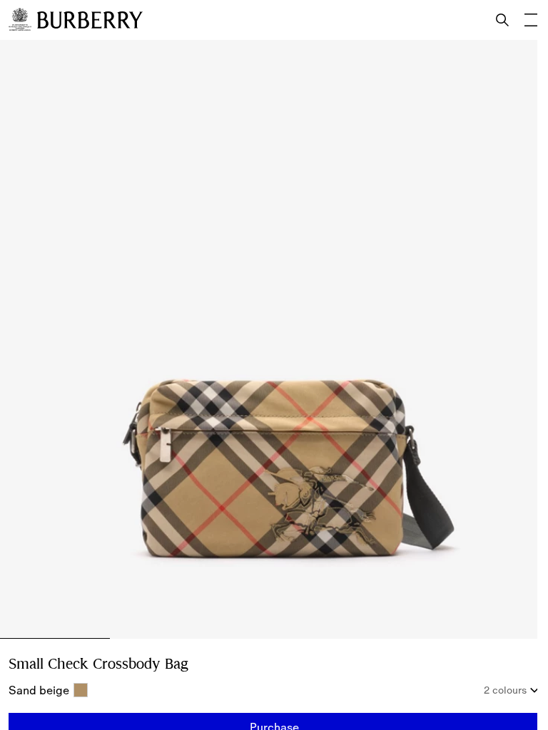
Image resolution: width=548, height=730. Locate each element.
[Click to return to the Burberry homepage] (90, 20)
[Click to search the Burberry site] (502, 20)
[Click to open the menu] (530, 20)
